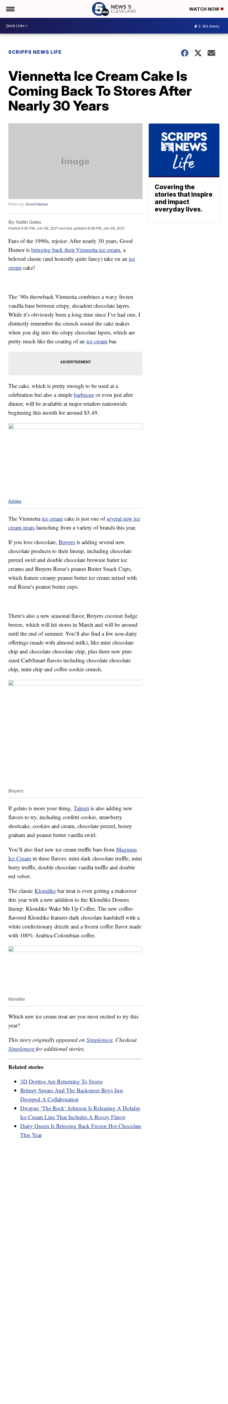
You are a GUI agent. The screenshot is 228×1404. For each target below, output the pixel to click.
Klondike (45, 890)
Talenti (81, 808)
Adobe (14, 501)
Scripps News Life (35, 52)
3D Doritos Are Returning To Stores (61, 1081)
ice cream (96, 341)
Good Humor (37, 204)
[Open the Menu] (9, 9)
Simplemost (99, 1039)
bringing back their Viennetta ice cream (75, 249)
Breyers (66, 542)
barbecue (84, 394)
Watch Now (205, 9)
